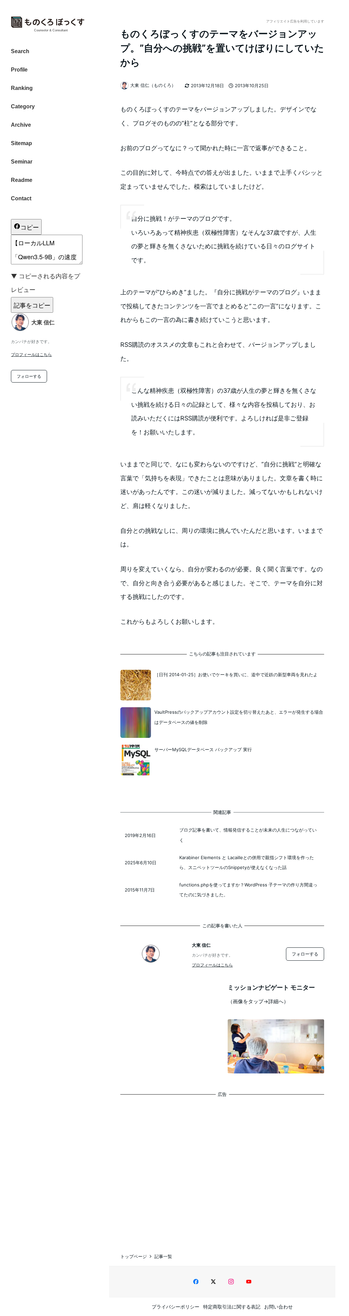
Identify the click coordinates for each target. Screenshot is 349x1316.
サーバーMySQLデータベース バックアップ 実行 (203, 749)
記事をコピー (32, 304)
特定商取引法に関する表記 (231, 1307)
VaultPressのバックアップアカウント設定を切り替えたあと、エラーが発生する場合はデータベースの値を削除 (238, 717)
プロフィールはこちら (31, 354)
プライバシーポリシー (175, 1307)
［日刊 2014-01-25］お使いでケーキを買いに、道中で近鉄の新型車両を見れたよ (236, 674)
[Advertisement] (222, 1168)
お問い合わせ (278, 1307)
